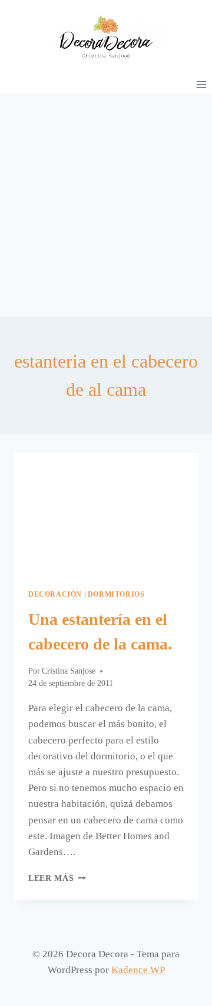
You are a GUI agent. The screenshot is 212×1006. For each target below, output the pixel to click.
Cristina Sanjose (68, 671)
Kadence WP (138, 969)
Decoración (55, 594)
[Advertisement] (106, 205)
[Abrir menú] (201, 84)
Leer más (57, 878)
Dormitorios (116, 594)
